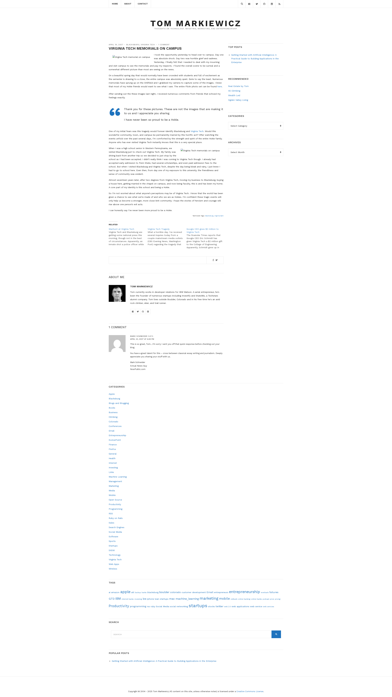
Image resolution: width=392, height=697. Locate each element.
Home (115, 4)
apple (125, 592)
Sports (112, 541)
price (272, 599)
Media (112, 490)
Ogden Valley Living (238, 100)
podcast (266, 599)
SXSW (112, 550)
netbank (234, 599)
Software (113, 536)
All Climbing (234, 91)
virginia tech (219, 216)
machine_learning (187, 598)
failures (273, 592)
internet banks (128, 599)
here (219, 86)
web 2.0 (227, 607)
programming (138, 606)
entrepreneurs (221, 592)
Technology (115, 555)
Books (112, 408)
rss (148, 606)
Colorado (113, 421)
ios (144, 598)
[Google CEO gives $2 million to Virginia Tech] (206, 238)
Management (115, 481)
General (113, 454)
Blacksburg (132, 45)
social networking (179, 606)
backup (138, 593)
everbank (265, 593)
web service (256, 606)
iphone (150, 599)
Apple (112, 394)
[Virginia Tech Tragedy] (167, 236)
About (127, 4)
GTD (112, 598)
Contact (143, 4)
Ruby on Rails (116, 518)
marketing (209, 598)
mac (172, 598)
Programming (115, 509)
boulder (164, 592)
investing (138, 599)
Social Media (115, 532)
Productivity (115, 504)
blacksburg (209, 216)
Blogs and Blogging (119, 403)
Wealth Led (234, 95)
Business (113, 412)
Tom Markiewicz (196, 23)
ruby (153, 606)
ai (109, 592)
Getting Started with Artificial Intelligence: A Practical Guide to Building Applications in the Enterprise (255, 58)
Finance (113, 444)
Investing (113, 467)
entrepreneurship (244, 592)
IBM (118, 598)
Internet (113, 463)
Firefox (112, 449)
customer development (194, 592)
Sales (111, 522)
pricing (277, 599)
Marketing (114, 486)
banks (144, 593)
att (132, 592)
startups (198, 605)
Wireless (113, 568)
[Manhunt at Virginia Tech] (128, 236)
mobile (224, 598)
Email (111, 431)
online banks (256, 599)
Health (112, 458)
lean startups (161, 599)
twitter (219, 606)
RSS (111, 513)
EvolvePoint (115, 440)
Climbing (113, 417)
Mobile (112, 495)
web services (268, 607)
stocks (211, 606)
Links (111, 472)
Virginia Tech (148, 45)
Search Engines (116, 527)
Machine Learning (118, 476)
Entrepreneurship (117, 435)
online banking (244, 599)
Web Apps (114, 564)
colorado (175, 592)
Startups (113, 545)
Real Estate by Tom (238, 86)
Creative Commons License (249, 691)
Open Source (115, 499)
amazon (115, 592)
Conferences (115, 426)
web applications (240, 606)
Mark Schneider (138, 336)
